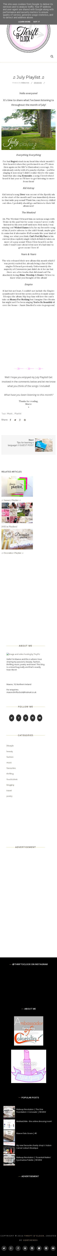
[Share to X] (15, 420)
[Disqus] (28, 599)
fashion (10, 757)
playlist (18, 413)
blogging (10, 785)
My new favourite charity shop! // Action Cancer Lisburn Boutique (33, 1146)
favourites (11, 768)
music (10, 413)
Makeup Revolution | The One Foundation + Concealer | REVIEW (31, 1110)
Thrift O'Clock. (34, 1236)
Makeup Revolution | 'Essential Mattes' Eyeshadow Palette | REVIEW (33, 1158)
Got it (36, 22)
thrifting (10, 773)
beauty (10, 751)
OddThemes (30, 1240)
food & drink (12, 779)
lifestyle (10, 745)
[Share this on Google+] (20, 420)
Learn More (24, 22)
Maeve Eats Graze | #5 (26, 1133)
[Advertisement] (28, 898)
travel (9, 790)
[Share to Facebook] (10, 420)
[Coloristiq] (28, 1045)
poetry (9, 796)
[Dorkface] (28, 1082)
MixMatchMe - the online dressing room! (34, 1121)
